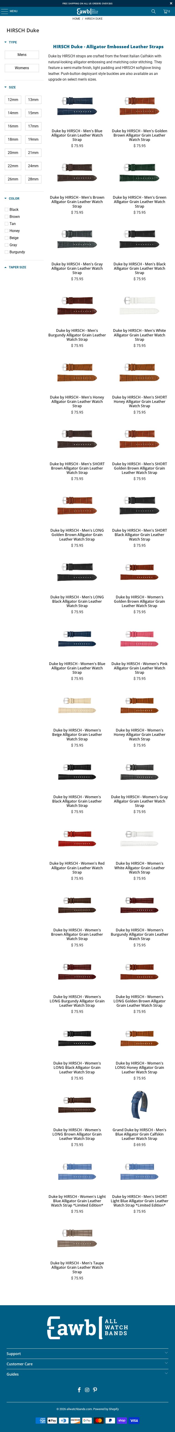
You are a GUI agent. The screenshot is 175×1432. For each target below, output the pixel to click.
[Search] (153, 11)
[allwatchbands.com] (87, 11)
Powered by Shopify (106, 1409)
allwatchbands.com (79, 1409)
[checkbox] (22, 55)
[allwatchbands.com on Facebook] (79, 1390)
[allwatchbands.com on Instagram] (87, 1390)
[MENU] (2, 11)
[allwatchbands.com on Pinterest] (95, 1390)
